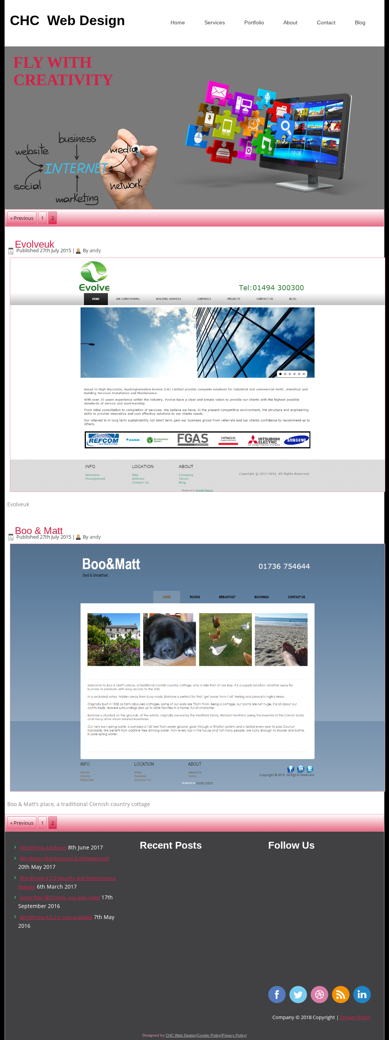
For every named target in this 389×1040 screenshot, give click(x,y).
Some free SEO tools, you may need (60, 897)
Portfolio (254, 22)
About (290, 22)
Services (214, 22)
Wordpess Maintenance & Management (64, 858)
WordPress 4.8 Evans (43, 847)
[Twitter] (300, 1001)
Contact (326, 22)
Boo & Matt (39, 530)
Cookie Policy (209, 1035)
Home (178, 22)
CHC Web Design (181, 1035)
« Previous (21, 218)
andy (95, 250)
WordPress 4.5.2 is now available (56, 917)
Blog (360, 22)
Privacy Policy (355, 1017)
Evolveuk (34, 244)
